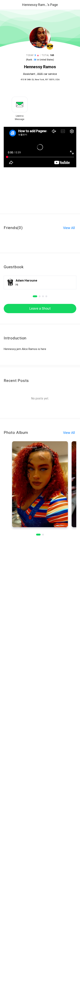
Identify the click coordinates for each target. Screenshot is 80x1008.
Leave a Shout (40, 308)
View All (69, 228)
